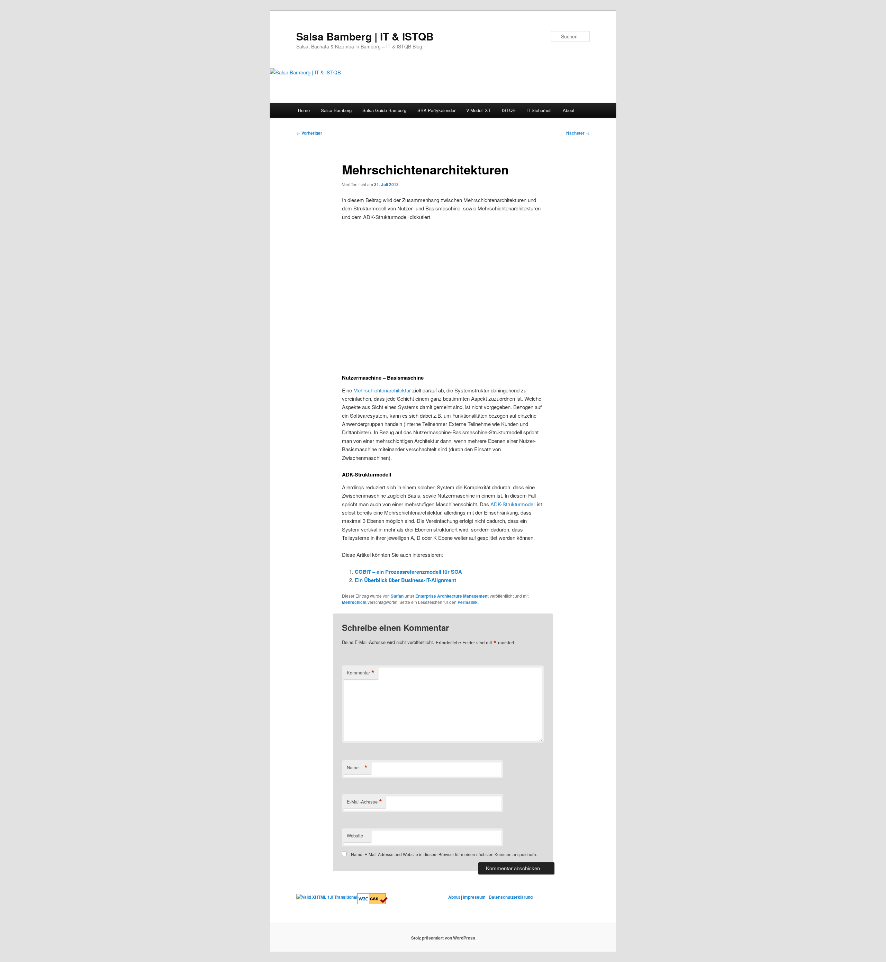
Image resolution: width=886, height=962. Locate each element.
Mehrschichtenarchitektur (382, 390)
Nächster (578, 133)
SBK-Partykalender (436, 110)
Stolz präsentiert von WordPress (443, 938)
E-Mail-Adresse (364, 801)
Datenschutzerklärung (511, 897)
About (569, 110)
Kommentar (360, 672)
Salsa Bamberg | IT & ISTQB (365, 36)
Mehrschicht (354, 602)
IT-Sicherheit (539, 110)
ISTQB (509, 110)
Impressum (474, 897)
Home (304, 110)
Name (357, 767)
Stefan (397, 596)
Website (355, 835)
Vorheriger (309, 133)
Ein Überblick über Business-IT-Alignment (405, 580)
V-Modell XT (478, 110)
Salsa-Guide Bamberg (384, 110)
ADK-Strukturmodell (512, 504)
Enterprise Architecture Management (452, 596)
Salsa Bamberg (336, 110)
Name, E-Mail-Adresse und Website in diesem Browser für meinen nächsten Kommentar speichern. (444, 854)
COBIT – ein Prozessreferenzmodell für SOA (408, 571)
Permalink (468, 602)
